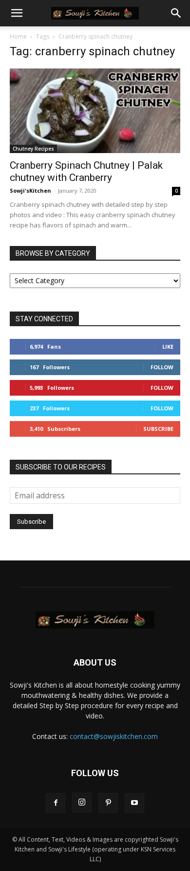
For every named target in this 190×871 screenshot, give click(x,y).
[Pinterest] (108, 803)
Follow (162, 367)
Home (18, 36)
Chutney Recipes (33, 148)
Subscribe (158, 428)
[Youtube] (134, 803)
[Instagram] (82, 802)
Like (167, 346)
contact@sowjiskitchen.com (114, 736)
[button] (16, 13)
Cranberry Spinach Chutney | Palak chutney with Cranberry (86, 171)
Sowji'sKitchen (30, 190)
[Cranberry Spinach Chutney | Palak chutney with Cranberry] (95, 110)
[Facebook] (55, 803)
